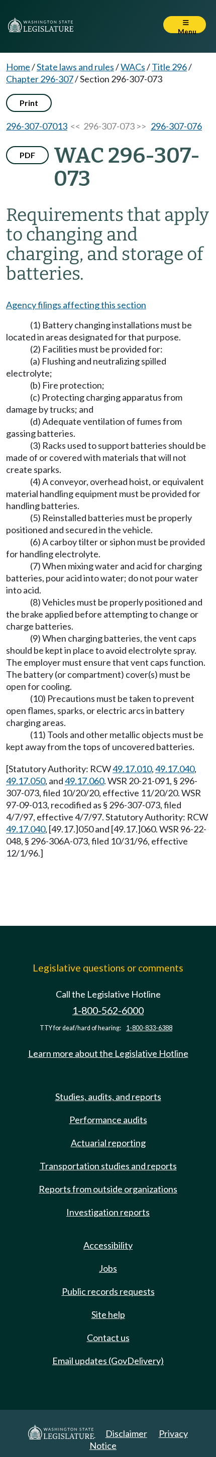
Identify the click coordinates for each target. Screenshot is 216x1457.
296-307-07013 (36, 126)
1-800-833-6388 (149, 1028)
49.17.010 (132, 768)
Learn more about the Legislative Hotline (108, 1053)
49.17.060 (84, 780)
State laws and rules (75, 66)
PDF (27, 155)
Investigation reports (108, 1212)
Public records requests (108, 1291)
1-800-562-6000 (108, 1010)
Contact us (108, 1337)
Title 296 (169, 66)
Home (18, 66)
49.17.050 (25, 780)
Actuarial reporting (108, 1142)
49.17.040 (174, 768)
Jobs (108, 1268)
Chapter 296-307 (39, 78)
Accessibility (108, 1245)
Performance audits (108, 1119)
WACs (133, 66)
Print (29, 102)
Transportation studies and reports (108, 1165)
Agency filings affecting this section (76, 304)
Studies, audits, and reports (108, 1096)
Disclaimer (126, 1433)
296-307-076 (176, 126)
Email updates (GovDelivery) (108, 1360)
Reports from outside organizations (108, 1188)
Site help (108, 1314)
